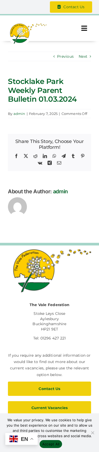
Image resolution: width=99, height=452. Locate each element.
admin (19, 113)
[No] (92, 432)
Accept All (51, 444)
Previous (65, 56)
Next (83, 56)
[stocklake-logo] (27, 25)
